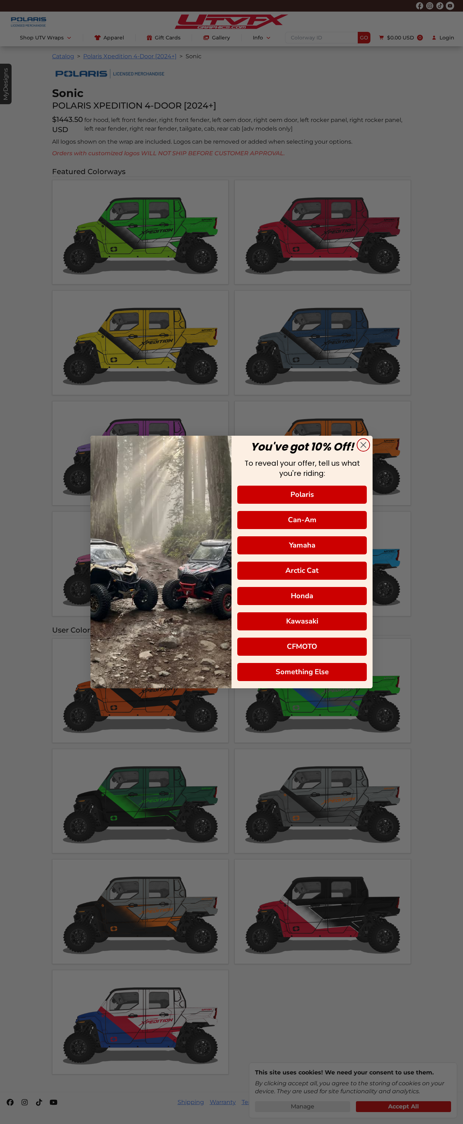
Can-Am (302, 520)
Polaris (302, 494)
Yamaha (302, 545)
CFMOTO (302, 646)
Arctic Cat (302, 570)
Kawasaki (302, 621)
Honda (302, 596)
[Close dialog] (363, 445)
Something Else (302, 672)
